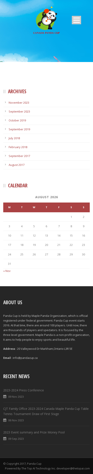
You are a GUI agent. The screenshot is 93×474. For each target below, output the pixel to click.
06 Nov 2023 (16, 420)
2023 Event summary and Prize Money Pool (34, 432)
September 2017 (19, 156)
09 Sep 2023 (16, 439)
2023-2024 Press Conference (24, 390)
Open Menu (76, 20)
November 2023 (19, 103)
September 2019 (19, 129)
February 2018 (18, 147)
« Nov (7, 271)
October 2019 (17, 120)
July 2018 (14, 138)
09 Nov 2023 (16, 397)
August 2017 (16, 165)
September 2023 (19, 111)
